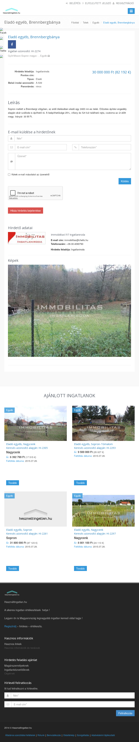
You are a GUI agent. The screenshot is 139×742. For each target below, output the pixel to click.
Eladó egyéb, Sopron (19, 529)
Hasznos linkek (13, 644)
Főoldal (75, 22)
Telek (86, 22)
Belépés (75, 3)
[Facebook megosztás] (12, 44)
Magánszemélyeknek (16, 665)
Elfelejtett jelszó (98, 3)
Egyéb (95, 22)
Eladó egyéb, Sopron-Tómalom (93, 444)
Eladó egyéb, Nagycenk (20, 444)
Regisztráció (125, 3)
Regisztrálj (10, 626)
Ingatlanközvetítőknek (16, 669)
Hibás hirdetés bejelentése (25, 210)
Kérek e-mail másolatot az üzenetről (30, 174)
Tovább (12, 483)
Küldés (125, 181)
